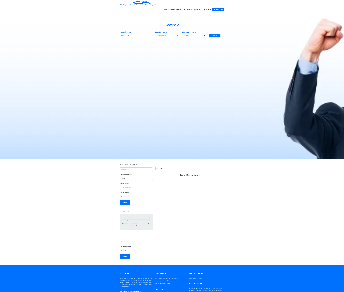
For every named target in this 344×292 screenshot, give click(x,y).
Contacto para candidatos (162, 281)
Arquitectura (126, 221)
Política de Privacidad (196, 278)
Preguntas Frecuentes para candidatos (166, 278)
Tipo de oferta (124, 192)
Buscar (214, 35)
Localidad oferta (161, 32)
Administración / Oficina (129, 218)
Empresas (197, 9)
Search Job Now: (126, 32)
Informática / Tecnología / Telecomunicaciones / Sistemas (131, 225)
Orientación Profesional (184, 9)
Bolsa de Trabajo (169, 9)
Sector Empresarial (126, 246)
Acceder (208, 9)
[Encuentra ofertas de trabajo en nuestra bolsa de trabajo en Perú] (142, 3)
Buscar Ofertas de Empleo (163, 283)
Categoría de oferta (189, 32)
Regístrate (219, 9)
